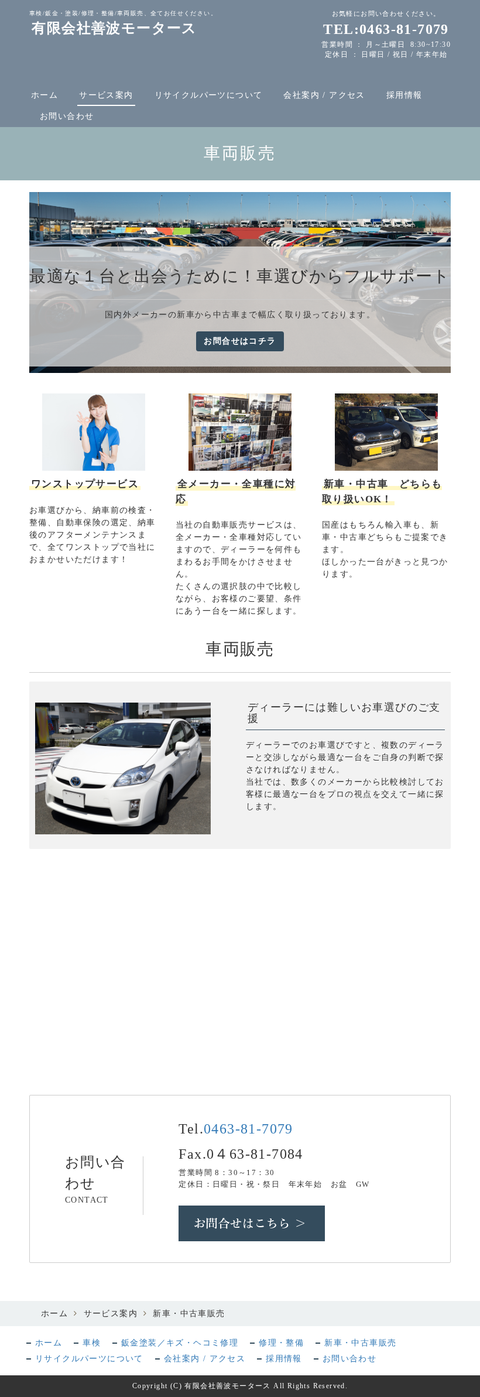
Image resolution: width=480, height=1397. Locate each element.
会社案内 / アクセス (324, 95)
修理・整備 (281, 1342)
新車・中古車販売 (360, 1342)
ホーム (44, 95)
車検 (92, 1342)
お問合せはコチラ (240, 341)
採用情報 (404, 95)
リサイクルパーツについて (209, 95)
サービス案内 (106, 95)
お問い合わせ (67, 116)
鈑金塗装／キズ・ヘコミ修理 (179, 1342)
